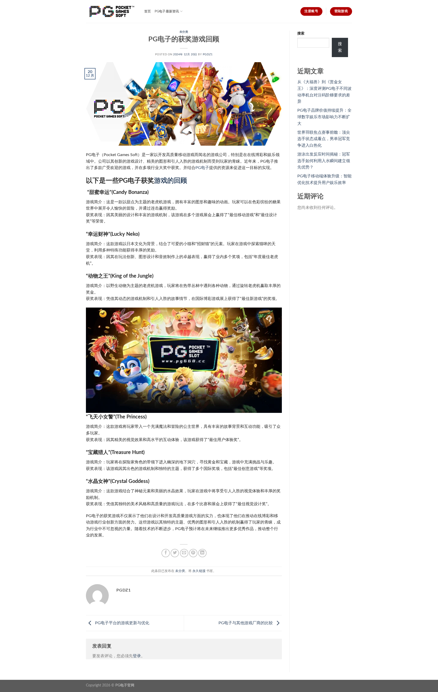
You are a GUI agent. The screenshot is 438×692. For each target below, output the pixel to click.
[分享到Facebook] (165, 553)
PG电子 (202, 168)
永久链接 (199, 570)
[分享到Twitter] (175, 553)
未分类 (183, 31)
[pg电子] (111, 11)
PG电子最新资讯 (167, 11)
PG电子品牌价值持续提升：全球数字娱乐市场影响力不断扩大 (324, 116)
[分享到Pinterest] (193, 553)
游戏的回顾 (170, 180)
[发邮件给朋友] (184, 553)
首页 (147, 11)
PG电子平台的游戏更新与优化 (121, 623)
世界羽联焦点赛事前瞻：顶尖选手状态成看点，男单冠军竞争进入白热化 (323, 138)
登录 (137, 656)
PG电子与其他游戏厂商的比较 (246, 623)
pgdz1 (208, 54)
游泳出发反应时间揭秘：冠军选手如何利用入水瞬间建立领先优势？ (323, 160)
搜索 (300, 33)
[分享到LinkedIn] (202, 553)
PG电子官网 (124, 685)
